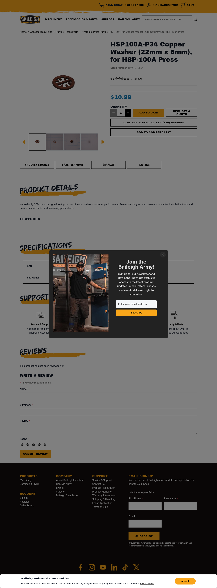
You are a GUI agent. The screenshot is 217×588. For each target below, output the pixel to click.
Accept (185, 581)
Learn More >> (147, 583)
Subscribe (136, 312)
